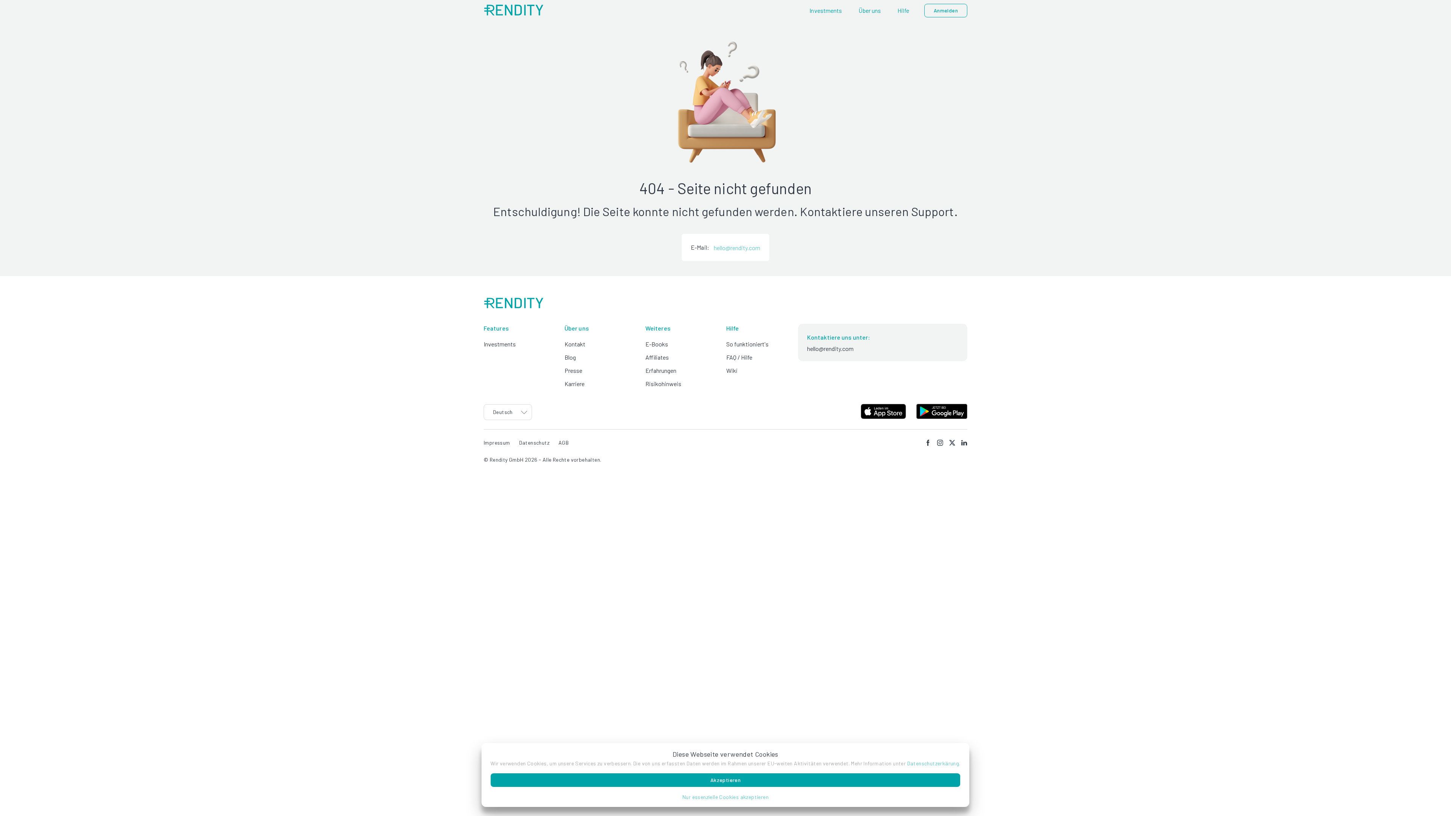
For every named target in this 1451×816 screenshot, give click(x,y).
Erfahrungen (660, 370)
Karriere (575, 383)
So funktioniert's (747, 344)
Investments (500, 344)
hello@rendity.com (737, 247)
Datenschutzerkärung (933, 763)
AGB (563, 442)
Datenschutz (534, 442)
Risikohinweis (663, 383)
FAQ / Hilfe (739, 357)
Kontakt (575, 344)
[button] (725, 797)
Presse (573, 370)
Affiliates (657, 357)
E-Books (656, 344)
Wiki (732, 370)
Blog (570, 357)
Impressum (497, 442)
